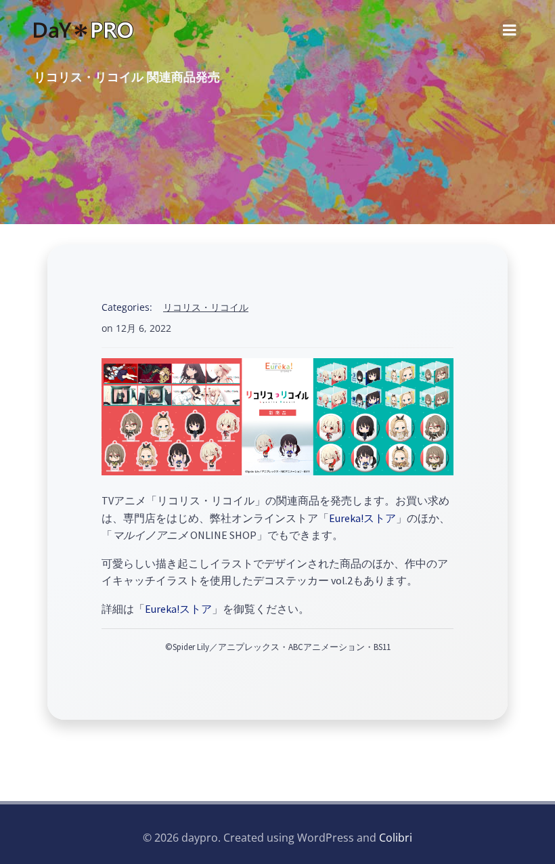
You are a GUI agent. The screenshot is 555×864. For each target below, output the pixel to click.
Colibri (395, 837)
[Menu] (509, 30)
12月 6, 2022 (143, 328)
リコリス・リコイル (205, 307)
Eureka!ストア (362, 518)
